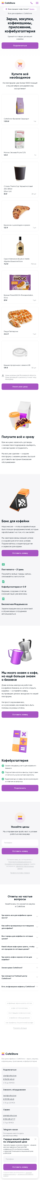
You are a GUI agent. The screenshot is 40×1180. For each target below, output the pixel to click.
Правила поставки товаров (20, 873)
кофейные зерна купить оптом (19, 1003)
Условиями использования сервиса (17, 864)
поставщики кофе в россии (20, 1013)
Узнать (31, 9)
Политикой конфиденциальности (19, 862)
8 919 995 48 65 (8, 1099)
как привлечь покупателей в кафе (19, 1023)
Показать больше (20, 1028)
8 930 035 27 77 (9, 1119)
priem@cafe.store (10, 1115)
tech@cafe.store (9, 1096)
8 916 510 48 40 (8, 1079)
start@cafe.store (9, 1076)
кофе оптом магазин (19, 1008)
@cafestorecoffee (10, 1136)
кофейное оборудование (19, 1018)
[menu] (37, 3)
